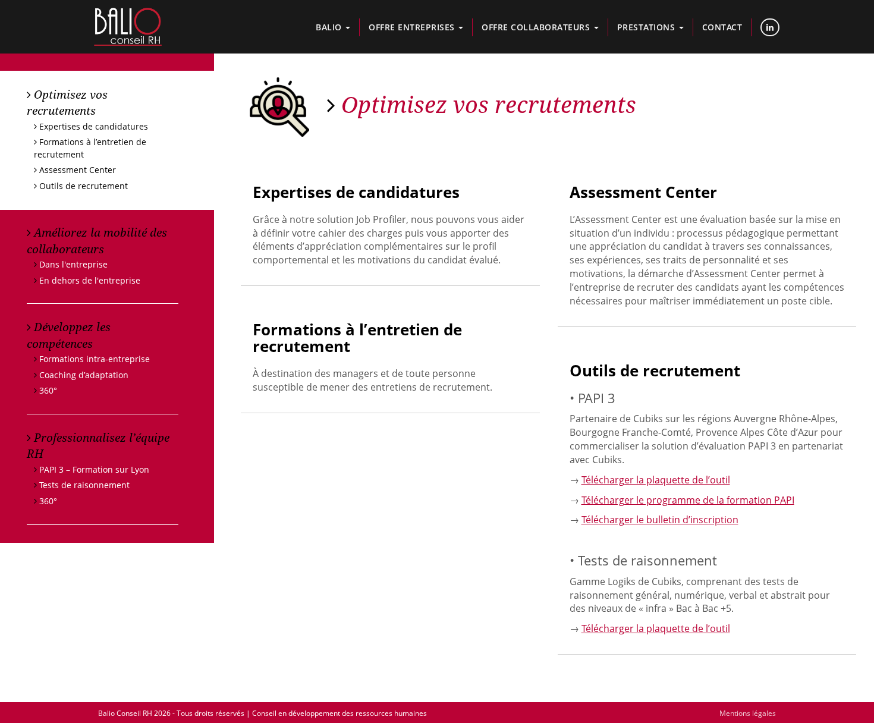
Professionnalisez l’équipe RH (98, 445)
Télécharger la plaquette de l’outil (655, 479)
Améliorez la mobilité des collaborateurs (97, 240)
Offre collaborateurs (537, 27)
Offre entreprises (413, 27)
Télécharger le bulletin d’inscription (659, 519)
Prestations (647, 27)
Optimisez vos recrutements (67, 102)
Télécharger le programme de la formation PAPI (687, 500)
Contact (722, 27)
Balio (330, 27)
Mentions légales (747, 713)
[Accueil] (128, 27)
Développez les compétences (69, 335)
